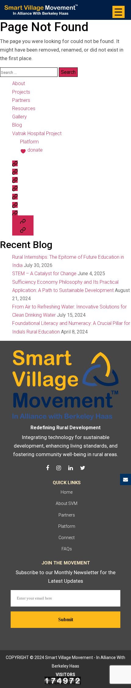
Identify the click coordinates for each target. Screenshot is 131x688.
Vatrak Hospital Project (37, 133)
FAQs (67, 548)
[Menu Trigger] (118, 12)
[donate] (23, 230)
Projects (21, 92)
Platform (29, 142)
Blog (17, 125)
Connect (66, 537)
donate (35, 150)
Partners (21, 100)
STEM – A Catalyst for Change (44, 273)
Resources (23, 108)
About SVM (66, 503)
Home (67, 492)
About (18, 83)
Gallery (19, 117)
